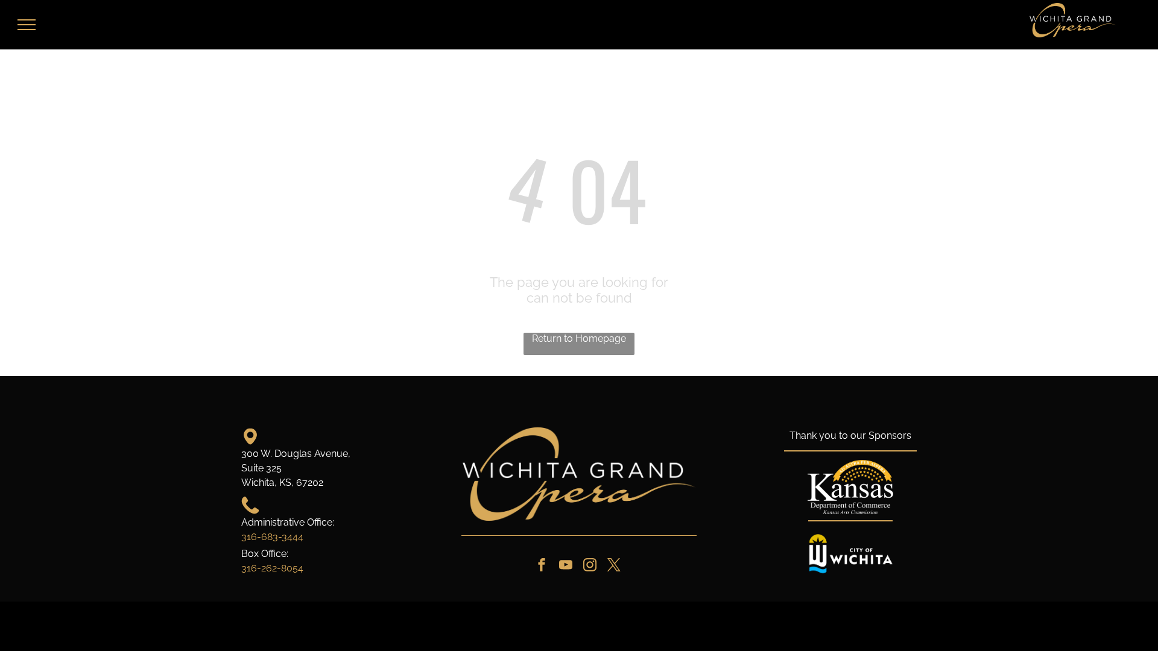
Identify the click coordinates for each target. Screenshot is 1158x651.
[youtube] (565, 566)
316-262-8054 (272, 568)
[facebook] (541, 566)
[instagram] (590, 566)
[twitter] (614, 566)
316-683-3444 (272, 536)
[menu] (26, 24)
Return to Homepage (579, 338)
